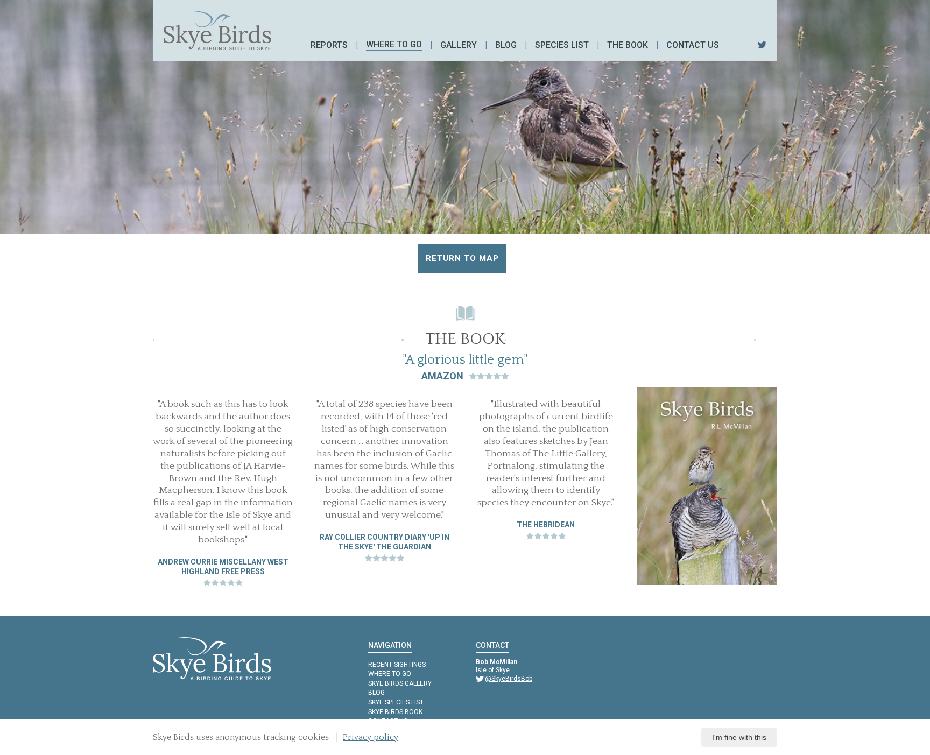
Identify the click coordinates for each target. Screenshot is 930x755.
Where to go (394, 44)
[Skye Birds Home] (217, 30)
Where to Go (389, 674)
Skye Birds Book (395, 712)
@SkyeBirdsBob (508, 678)
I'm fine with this (739, 737)
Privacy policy (370, 737)
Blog (506, 45)
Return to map (462, 258)
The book (627, 45)
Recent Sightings (397, 664)
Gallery (458, 45)
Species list (562, 45)
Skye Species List (396, 702)
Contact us (692, 45)
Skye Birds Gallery (400, 683)
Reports (329, 45)
